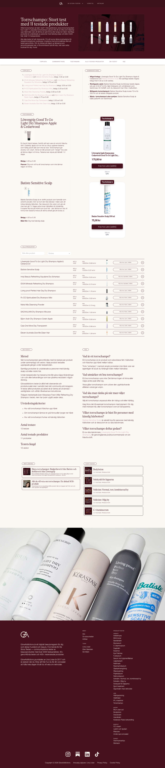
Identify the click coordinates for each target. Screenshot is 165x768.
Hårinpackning (118, 695)
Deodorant (117, 715)
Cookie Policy (115, 763)
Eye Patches (117, 653)
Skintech (116, 743)
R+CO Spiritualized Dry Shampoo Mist (38, 89)
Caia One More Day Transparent (36, 100)
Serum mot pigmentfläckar (123, 658)
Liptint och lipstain (120, 729)
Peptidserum (118, 674)
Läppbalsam (117, 661)
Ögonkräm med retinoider (122, 689)
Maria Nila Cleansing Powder (34, 92)
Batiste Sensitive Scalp (44, 77)
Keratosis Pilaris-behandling (123, 720)
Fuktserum (117, 656)
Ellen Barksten (87, 649)
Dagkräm (116, 648)
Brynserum (117, 643)
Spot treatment (118, 686)
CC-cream (117, 726)
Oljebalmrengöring (120, 668)
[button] (75, 3)
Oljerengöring (118, 671)
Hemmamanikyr (119, 741)
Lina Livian (86, 647)
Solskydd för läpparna (121, 684)
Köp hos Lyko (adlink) (107, 166)
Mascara (116, 731)
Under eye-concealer (120, 734)
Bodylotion (117, 712)
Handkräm (117, 717)
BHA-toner (117, 638)
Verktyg (90, 3)
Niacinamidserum (119, 666)
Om (83, 634)
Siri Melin (85, 652)
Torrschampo (118, 703)
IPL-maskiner (118, 700)
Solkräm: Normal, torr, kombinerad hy (127, 679)
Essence (116, 651)
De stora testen (88, 636)
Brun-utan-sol (118, 710)
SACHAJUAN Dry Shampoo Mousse (37, 95)
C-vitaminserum (119, 646)
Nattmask (116, 663)
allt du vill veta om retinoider (50, 664)
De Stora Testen (74, 3)
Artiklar (100, 3)
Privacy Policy (102, 763)
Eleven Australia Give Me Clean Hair (37, 103)
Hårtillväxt (116, 698)
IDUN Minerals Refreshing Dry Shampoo (39, 80)
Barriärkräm (117, 641)
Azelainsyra (117, 636)
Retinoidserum (118, 676)
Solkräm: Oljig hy (119, 681)
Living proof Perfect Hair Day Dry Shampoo (40, 85)
